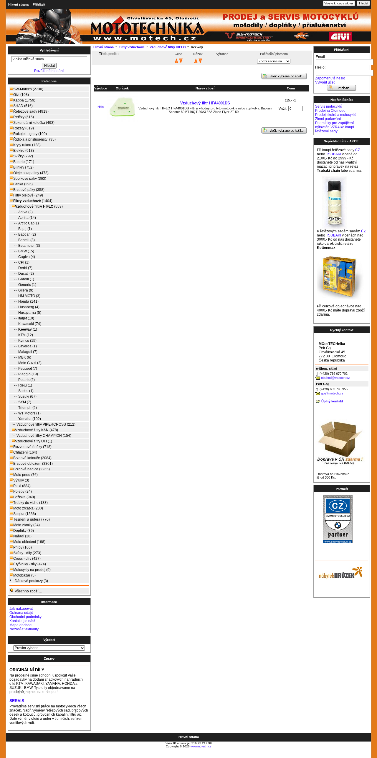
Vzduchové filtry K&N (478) (36, 430)
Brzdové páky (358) (28, 190)
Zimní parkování (328, 119)
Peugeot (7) (27, 368)
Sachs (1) (26, 391)
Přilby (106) (22, 547)
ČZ (357, 150)
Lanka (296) (23, 184)
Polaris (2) (26, 380)
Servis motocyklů (328, 106)
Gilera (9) (25, 290)
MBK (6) (24, 357)
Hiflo (100, 107)
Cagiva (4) (26, 257)
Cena (291, 88)
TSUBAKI (333, 154)
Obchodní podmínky (25, 617)
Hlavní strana (18, 4)
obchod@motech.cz (335, 377)
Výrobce (100, 88)
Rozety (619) (23, 128)
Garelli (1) (26, 279)
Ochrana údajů (21, 613)
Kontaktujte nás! (22, 621)
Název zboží (205, 88)
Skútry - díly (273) (27, 553)
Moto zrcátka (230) (28, 508)
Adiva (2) (25, 212)
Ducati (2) (26, 273)
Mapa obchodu (21, 625)
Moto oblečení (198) (29, 542)
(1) (27, 329)
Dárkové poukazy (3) (31, 581)
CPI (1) (23, 262)
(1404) (32, 201)
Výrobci (49, 640)
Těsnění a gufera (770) (31, 519)
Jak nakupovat (21, 609)
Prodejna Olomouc (330, 111)
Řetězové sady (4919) (31, 111)
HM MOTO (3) (29, 296)
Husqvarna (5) (29, 313)
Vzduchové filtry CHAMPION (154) (43, 436)
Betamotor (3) (29, 246)
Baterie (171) (23, 162)
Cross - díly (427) (27, 559)
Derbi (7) (25, 268)
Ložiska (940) (24, 497)
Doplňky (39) (23, 531)
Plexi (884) (22, 486)
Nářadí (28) (22, 536)
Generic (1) (27, 285)
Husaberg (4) (28, 307)
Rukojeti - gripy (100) (30, 134)
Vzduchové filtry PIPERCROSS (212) (45, 424)
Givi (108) (21, 95)
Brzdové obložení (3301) (33, 464)
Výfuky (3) (21, 480)
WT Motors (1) (29, 413)
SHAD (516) (23, 106)
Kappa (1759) (24, 100)
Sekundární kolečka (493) (33, 123)
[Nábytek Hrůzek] (338, 572)
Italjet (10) (26, 318)
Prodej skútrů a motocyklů (335, 115)
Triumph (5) (27, 408)
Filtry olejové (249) (28, 195)
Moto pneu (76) (25, 475)
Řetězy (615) (23, 117)
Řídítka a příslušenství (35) (34, 139)
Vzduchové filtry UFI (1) (33, 441)
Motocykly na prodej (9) (32, 570)
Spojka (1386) (24, 514)
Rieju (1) (25, 385)
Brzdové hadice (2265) (31, 469)
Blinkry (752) (23, 167)
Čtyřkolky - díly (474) (29, 564)
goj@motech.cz (332, 393)
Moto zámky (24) (26, 525)
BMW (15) (26, 251)
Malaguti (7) (27, 352)
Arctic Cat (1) (28, 223)
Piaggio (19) (28, 374)
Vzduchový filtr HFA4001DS (205, 103)
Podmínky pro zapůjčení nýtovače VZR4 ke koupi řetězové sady (334, 127)
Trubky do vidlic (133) (30, 503)
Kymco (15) (27, 341)
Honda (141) (28, 301)
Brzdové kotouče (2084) (32, 458)
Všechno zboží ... (28, 591)
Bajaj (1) (25, 229)
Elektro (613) (23, 151)
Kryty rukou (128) (27, 145)
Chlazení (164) (25, 452)
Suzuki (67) (27, 396)
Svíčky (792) (23, 156)
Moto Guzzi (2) (30, 363)
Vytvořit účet (325, 82)
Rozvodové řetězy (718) (32, 447)
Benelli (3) (26, 240)
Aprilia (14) (27, 218)
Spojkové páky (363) (29, 178)
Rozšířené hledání (49, 71)
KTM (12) (25, 335)
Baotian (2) (27, 234)
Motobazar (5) (24, 575)
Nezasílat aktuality (24, 629)
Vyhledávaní (49, 50)
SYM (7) (24, 402)
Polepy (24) (22, 491)
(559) (39, 206)
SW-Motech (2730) (28, 89)
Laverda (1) (27, 346)
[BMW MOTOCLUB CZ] (338, 542)
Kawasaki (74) (29, 324)
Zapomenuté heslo (330, 78)
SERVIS (16, 701)
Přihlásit (39, 4)
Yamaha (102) (29, 419)
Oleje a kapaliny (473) (31, 173)
